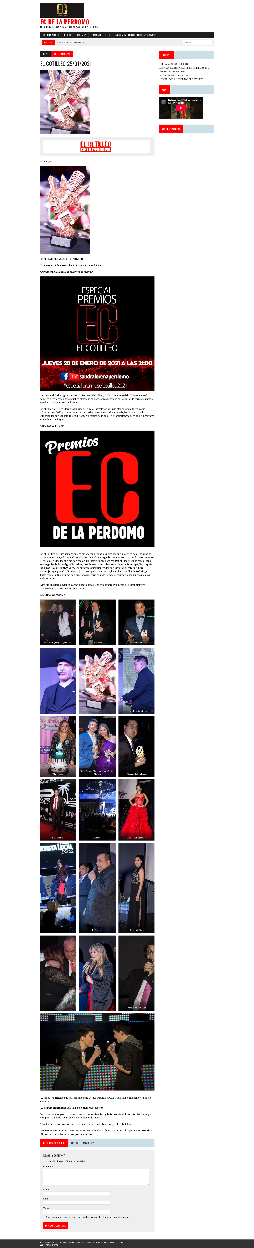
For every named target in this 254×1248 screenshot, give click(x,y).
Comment (48, 1166)
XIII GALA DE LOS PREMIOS (174, 64)
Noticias (67, 35)
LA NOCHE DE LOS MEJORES (174, 75)
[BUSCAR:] (197, 42)
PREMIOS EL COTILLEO (100, 35)
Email (46, 1198)
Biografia (81, 35)
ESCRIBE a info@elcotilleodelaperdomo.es (135, 35)
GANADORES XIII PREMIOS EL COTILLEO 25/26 (185, 67)
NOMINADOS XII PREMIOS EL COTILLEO (181, 79)
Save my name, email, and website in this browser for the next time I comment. (88, 1217)
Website (47, 1207)
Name (46, 1189)
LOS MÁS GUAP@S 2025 (172, 71)
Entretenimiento (50, 35)
